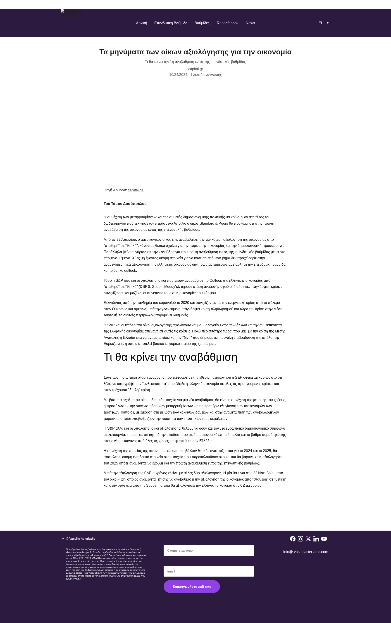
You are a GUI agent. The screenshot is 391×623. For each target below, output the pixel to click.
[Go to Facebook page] (293, 538)
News (250, 23)
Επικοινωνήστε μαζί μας (192, 586)
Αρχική (141, 23)
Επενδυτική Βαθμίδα (170, 23)
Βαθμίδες (202, 23)
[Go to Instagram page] (300, 538)
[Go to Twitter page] (308, 538)
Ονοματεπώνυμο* (179, 542)
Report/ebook (227, 23)
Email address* (176, 562)
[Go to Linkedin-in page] (316, 538)
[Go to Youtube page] (324, 538)
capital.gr (136, 190)
